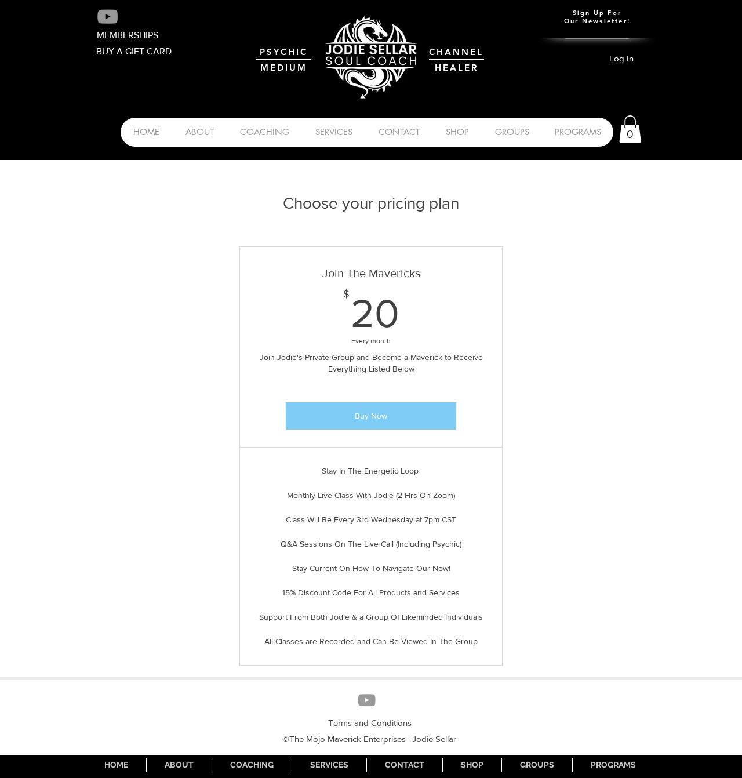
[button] (630, 129)
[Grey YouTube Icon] (107, 16)
